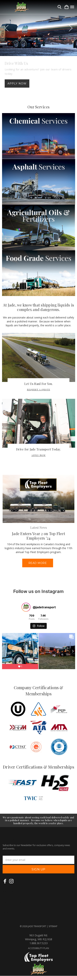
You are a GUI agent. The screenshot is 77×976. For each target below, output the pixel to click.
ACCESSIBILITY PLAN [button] (38, 948)
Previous (6, 28)
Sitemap (53, 926)
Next (70, 28)
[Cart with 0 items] (66, 7)
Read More (37, 563)
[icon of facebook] (5, 881)
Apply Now (17, 83)
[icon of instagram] (11, 881)
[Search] (59, 7)
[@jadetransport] (26, 607)
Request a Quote (38, 389)
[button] (38, 136)
